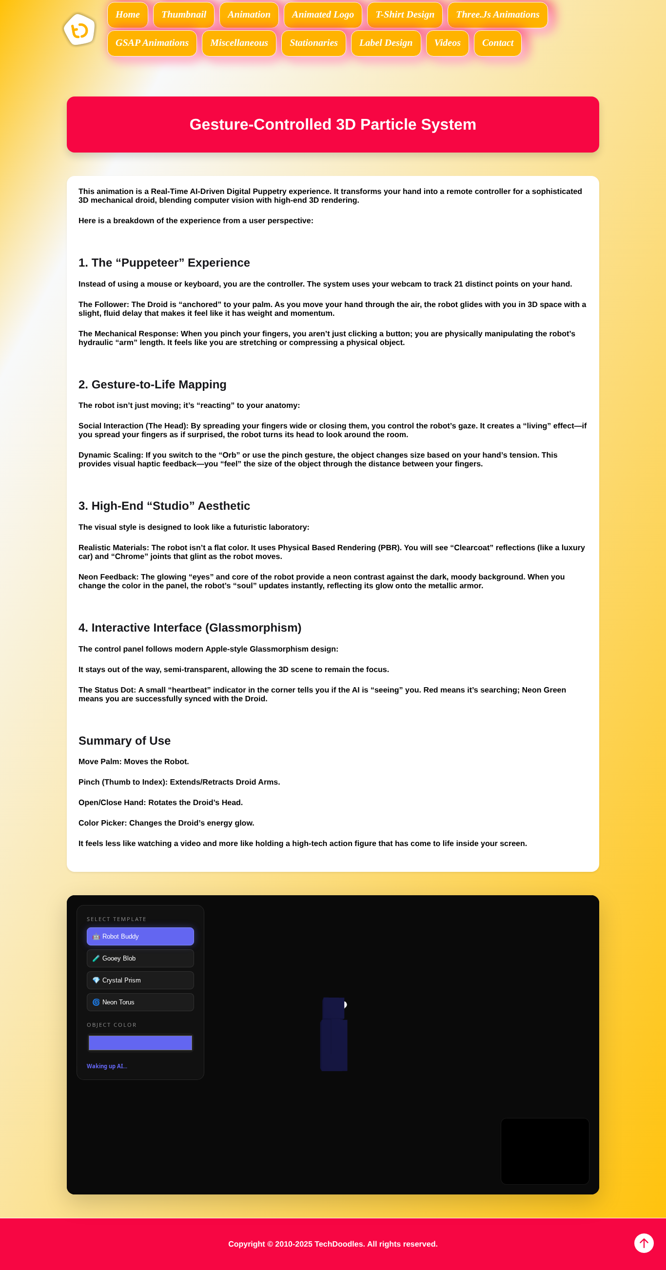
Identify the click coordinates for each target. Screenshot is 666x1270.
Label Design (385, 43)
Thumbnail (183, 14)
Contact (497, 43)
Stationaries (314, 43)
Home (128, 14)
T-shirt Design (404, 14)
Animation (249, 14)
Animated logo (323, 14)
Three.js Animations (498, 14)
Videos (447, 43)
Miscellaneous (239, 43)
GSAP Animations (152, 43)
